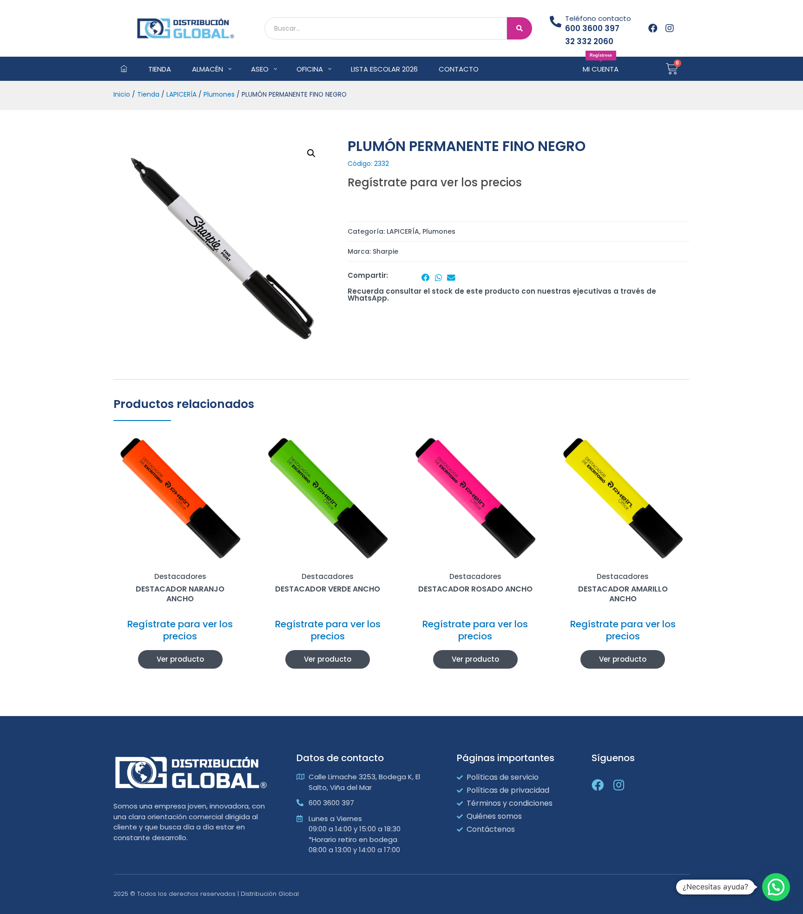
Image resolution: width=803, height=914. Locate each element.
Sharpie (385, 251)
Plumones (219, 94)
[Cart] (672, 69)
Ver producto (180, 659)
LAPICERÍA (181, 94)
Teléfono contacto (598, 18)
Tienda (148, 94)
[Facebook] (653, 28)
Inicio (121, 94)
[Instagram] (669, 28)
